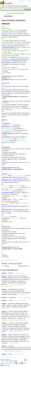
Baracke (10, 175)
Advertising (15, 360)
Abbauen (4, 276)
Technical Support (8, 360)
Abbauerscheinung (23, 266)
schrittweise (6, 131)
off (12, 194)
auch (17, 202)
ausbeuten (8, 201)
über (10, 86)
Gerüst (15, 179)
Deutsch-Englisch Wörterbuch (15, 13)
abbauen (4, 273)
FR (28, 1)
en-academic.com (6, 2)
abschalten (25, 114)
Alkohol (25, 196)
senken (5, 152)
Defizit (7, 189)
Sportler (4, 113)
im (24, 101)
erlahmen (10, 114)
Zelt (7, 179)
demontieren (7, 89)
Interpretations (8, 16)
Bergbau (5, 162)
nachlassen (5, 142)
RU (19, 1)
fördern (6, 86)
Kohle (9, 199)
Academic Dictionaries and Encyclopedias (14, 6)
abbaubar (6, 266)
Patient (19, 113)
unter (22, 86)
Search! (27, 9)
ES (25, 1)
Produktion (13, 104)
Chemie (5, 159)
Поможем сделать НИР (15, 263)
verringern (7, 104)
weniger (15, 138)
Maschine (15, 177)
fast (3, 208)
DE (22, 1)
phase (23, 96)
